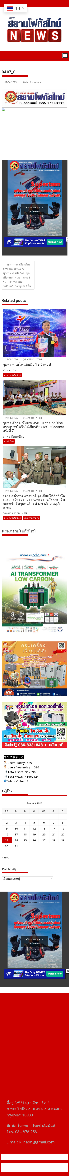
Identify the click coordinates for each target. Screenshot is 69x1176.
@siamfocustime (32, 82)
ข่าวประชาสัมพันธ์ (12, 375)
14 (54, 828)
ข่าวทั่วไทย (9, 441)
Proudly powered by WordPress (27, 1165)
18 (25, 834)
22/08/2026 (11, 491)
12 (34, 828)
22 (63, 834)
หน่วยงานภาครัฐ (31, 518)
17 (16, 834)
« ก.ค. (5, 857)
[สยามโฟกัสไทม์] (5, 55)
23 (6, 840)
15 (63, 828)
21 (54, 834)
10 (16, 828)
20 (44, 834)
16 (6, 834)
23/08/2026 (11, 359)
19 (34, 834)
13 (44, 828)
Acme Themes (43, 1170)
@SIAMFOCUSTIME (32, 359)
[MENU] (65, 55)
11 (25, 828)
